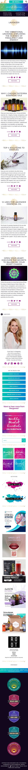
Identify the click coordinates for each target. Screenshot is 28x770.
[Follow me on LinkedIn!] (12, 363)
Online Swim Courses (14, 394)
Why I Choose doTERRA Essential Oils (14, 94)
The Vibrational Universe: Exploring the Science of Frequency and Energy (14, 36)
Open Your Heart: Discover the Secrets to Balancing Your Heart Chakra (14, 261)
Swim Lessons (14, 398)
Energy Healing (14, 374)
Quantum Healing (14, 378)
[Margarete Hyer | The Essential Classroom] (4, 2)
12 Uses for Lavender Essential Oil (14, 203)
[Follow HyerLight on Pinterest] (18, 363)
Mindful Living (20, 14)
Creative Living (7, 14)
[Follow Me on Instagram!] (21, 363)
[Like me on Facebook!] (6, 363)
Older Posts (7, 314)
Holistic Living (7, 13)
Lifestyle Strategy (14, 382)
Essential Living (20, 13)
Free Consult (14, 386)
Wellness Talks (14, 390)
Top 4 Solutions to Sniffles (14, 149)
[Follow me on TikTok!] (9, 363)
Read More (14, 80)
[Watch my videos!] (15, 363)
